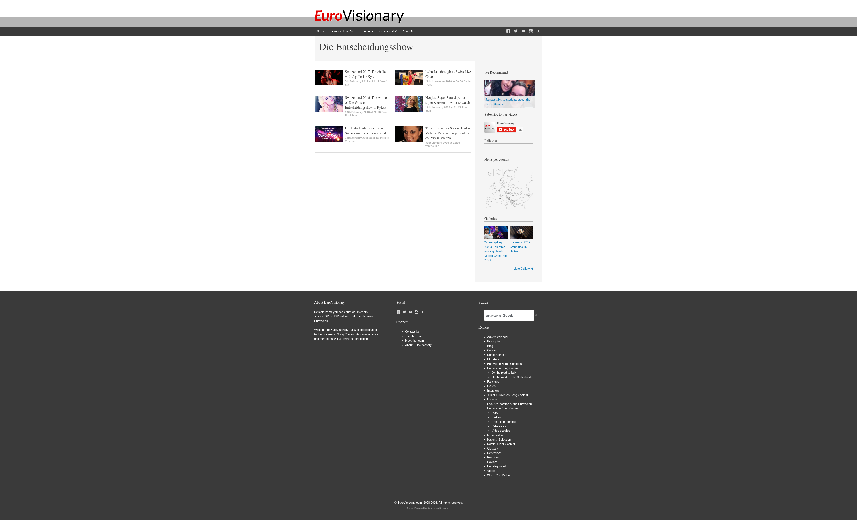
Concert (492, 350)
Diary (495, 412)
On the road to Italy (504, 372)
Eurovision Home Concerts (504, 363)
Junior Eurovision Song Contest (507, 395)
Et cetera (493, 359)
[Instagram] (531, 31)
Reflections (494, 453)
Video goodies (501, 430)
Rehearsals (499, 426)
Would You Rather (498, 475)
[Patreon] (538, 31)
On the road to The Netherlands (512, 377)
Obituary (492, 448)
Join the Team (414, 336)
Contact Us (412, 331)
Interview (493, 390)
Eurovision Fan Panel (342, 31)
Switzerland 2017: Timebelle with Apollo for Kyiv (365, 74)
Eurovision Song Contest (503, 368)
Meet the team (414, 340)
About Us (409, 31)
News (320, 31)
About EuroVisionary (418, 345)
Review (492, 462)
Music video (495, 435)
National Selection (499, 439)
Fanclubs (493, 381)
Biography (493, 341)
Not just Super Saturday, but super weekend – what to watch (447, 100)
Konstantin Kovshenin (439, 508)
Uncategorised (496, 466)
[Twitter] (516, 31)
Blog (490, 346)
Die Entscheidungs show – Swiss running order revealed (365, 130)
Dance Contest (496, 354)
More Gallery (521, 268)
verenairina (432, 146)
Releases (493, 457)
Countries (367, 31)
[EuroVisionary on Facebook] (508, 31)
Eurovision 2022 (387, 31)
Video (491, 470)
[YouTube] (523, 31)
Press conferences (504, 421)
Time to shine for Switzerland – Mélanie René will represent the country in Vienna (447, 133)
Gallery (491, 386)
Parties (496, 417)
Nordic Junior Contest (501, 444)
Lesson (492, 399)
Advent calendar (497, 337)
